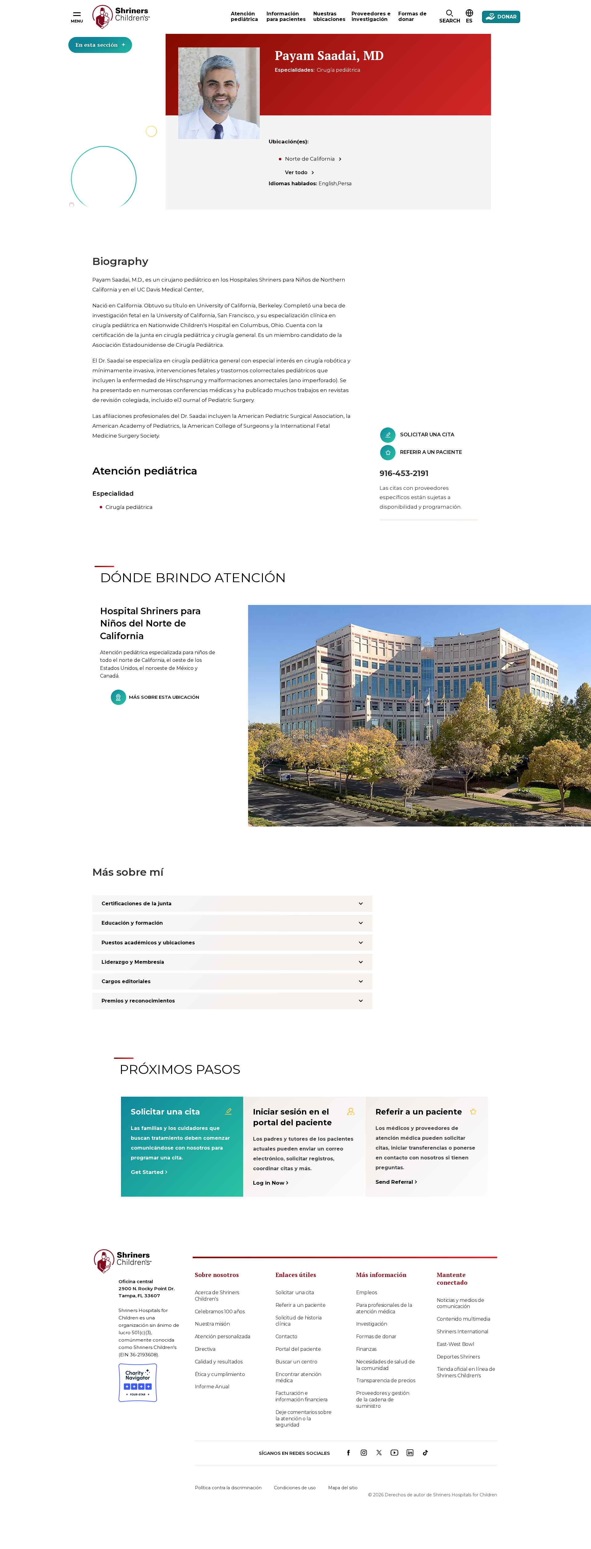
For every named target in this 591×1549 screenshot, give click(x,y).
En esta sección (96, 44)
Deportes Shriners (458, 1357)
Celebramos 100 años (220, 1312)
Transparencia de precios (385, 1380)
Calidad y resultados (219, 1362)
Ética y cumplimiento (220, 1374)
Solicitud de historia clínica (298, 1321)
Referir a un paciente (300, 1305)
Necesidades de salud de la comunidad (385, 1365)
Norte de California (310, 159)
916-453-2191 (404, 473)
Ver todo (296, 172)
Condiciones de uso (295, 1488)
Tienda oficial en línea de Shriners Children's (466, 1372)
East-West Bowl (455, 1344)
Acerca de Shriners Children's (217, 1296)
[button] (449, 17)
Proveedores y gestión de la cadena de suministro (382, 1399)
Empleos (366, 1292)
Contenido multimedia (463, 1319)
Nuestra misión (212, 1324)
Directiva (205, 1349)
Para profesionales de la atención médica (384, 1308)
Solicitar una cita (294, 1292)
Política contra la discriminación (228, 1488)
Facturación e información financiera (301, 1396)
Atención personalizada (222, 1336)
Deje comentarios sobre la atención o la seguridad (303, 1418)
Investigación (371, 1324)
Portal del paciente (298, 1349)
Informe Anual (212, 1387)
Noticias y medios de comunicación (460, 1303)
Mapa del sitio (343, 1488)
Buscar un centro (296, 1362)
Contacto (286, 1336)
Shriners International (462, 1332)
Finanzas (366, 1349)
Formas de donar (376, 1336)
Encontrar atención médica (298, 1377)
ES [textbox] (469, 21)
